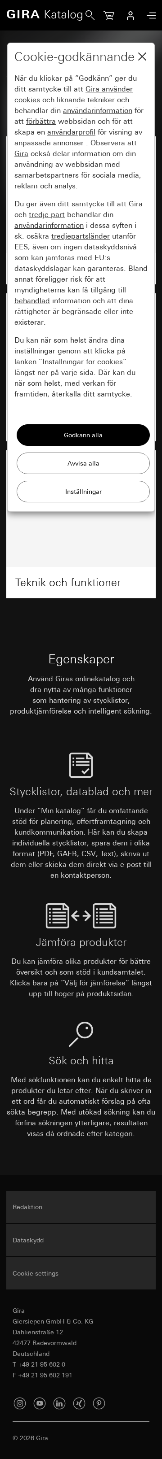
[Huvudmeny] (149, 15)
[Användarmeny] (130, 15)
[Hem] (46, 15)
